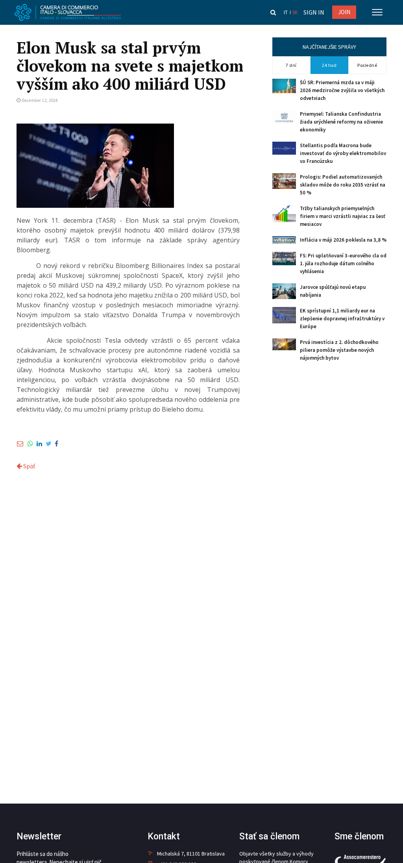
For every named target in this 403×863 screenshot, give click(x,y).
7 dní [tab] (291, 65)
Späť (28, 466)
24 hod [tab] (329, 65)
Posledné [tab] (367, 65)
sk (295, 12)
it (286, 12)
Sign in (313, 12)
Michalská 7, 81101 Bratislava (191, 853)
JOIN (344, 12)
